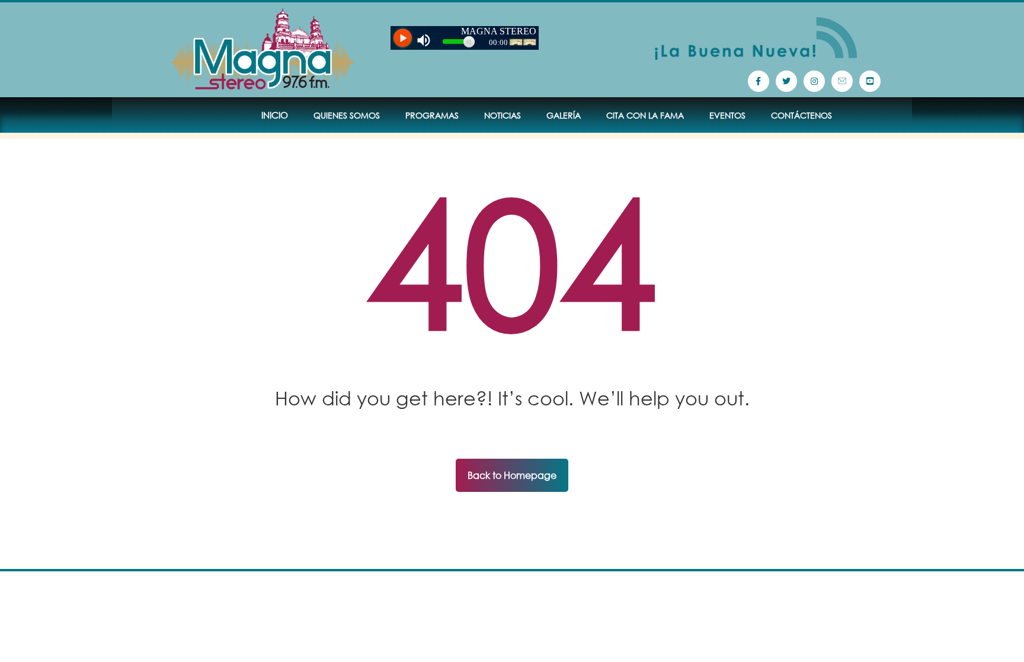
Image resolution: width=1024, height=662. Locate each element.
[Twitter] (786, 81)
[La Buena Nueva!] (263, 49)
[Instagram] (814, 81)
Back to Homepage (512, 475)
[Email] (842, 81)
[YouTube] (870, 81)
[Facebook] (758, 81)
